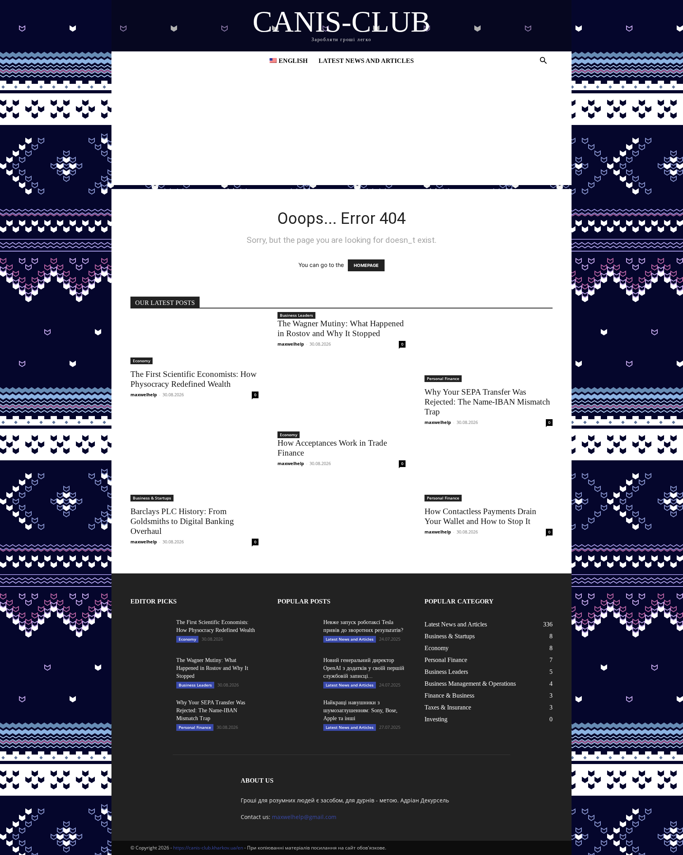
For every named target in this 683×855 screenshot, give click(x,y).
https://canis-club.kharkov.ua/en (208, 847)
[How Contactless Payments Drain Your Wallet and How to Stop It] (489, 469)
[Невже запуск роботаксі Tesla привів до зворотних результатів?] (297, 632)
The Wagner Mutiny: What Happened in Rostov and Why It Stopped (340, 328)
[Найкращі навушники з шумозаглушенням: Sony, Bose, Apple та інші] (297, 712)
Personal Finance (443, 378)
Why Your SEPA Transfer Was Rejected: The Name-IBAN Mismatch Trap (487, 401)
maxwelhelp (143, 394)
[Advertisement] (341, 129)
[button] (543, 61)
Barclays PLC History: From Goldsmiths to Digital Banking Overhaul (182, 521)
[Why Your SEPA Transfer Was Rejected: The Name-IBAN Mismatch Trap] (489, 350)
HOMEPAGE (366, 265)
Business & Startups (152, 498)
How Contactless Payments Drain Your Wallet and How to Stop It (480, 516)
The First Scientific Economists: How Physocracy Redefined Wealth (193, 379)
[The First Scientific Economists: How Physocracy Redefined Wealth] (194, 341)
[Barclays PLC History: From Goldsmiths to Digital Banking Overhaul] (194, 469)
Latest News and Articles (366, 60)
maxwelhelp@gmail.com (304, 817)
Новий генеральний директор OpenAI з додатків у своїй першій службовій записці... (363, 668)
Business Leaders (296, 315)
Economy (141, 360)
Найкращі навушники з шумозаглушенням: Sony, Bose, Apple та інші (360, 710)
